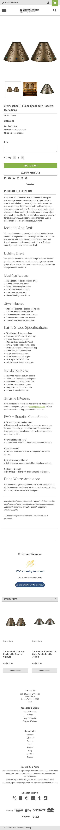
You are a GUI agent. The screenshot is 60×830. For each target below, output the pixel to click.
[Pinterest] (26, 178)
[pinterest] (27, 798)
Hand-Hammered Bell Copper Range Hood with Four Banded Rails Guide (30, 771)
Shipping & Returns (30, 721)
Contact (30, 741)
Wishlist (30, 715)
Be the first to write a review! (30, 585)
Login (26, 718)
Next (56, 51)
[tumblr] (39, 798)
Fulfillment (30, 738)
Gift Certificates (30, 712)
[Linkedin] (22, 178)
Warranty (30, 735)
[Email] (9, 178)
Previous (4, 51)
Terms (30, 744)
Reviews (30, 747)
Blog (30, 751)
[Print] (14, 178)
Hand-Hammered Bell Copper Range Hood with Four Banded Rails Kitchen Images (30, 775)
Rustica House (8, 641)
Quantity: (8, 157)
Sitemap (28, 828)
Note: (6, 142)
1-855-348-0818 (11, 3)
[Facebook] (5, 178)
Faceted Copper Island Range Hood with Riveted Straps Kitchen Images (30, 783)
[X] (18, 178)
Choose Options (15, 670)
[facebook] (20, 798)
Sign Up (33, 718)
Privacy (30, 757)
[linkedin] (33, 798)
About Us (30, 754)
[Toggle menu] (4, 10)
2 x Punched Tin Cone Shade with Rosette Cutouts (13, 654)
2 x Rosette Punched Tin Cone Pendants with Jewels (44, 654)
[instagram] (45, 798)
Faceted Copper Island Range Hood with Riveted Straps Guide (30, 780)
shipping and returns (37, 407)
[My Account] (48, 3)
